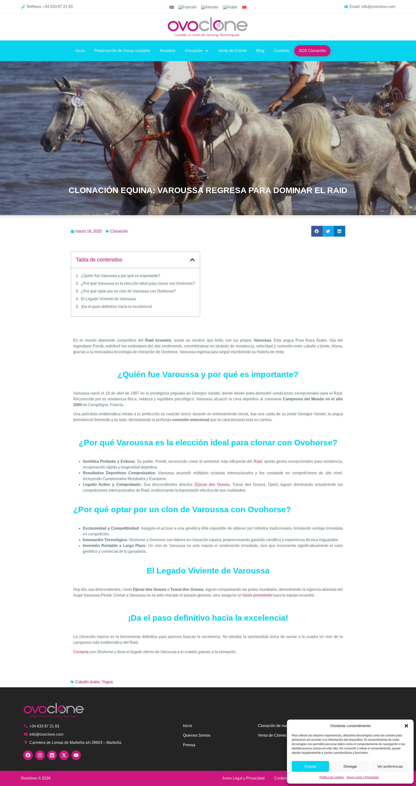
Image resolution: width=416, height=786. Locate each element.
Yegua (107, 682)
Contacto (281, 51)
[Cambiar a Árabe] (230, 7)
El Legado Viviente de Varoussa (108, 299)
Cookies (281, 778)
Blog (260, 51)
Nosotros (167, 51)
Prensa (189, 745)
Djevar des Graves (212, 484)
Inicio (80, 51)
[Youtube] (76, 755)
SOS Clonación (312, 51)
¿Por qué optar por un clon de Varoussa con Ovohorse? (128, 291)
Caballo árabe (87, 682)
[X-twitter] (64, 755)
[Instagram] (40, 755)
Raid (258, 461)
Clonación (193, 51)
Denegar (350, 766)
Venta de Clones (232, 51)
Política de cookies (331, 777)
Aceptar (310, 766)
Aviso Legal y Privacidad (362, 777)
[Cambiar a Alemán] (210, 7)
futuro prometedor (258, 595)
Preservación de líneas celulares (122, 51)
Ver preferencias (390, 766)
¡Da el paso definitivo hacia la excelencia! (116, 307)
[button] (406, 725)
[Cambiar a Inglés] (171, 7)
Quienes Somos (196, 735)
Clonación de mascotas (278, 726)
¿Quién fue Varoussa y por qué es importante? (120, 276)
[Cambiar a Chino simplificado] (244, 7)
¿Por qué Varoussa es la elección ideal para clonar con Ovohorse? (138, 283)
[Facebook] (28, 755)
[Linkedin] (52, 755)
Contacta (81, 652)
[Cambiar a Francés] (187, 7)
